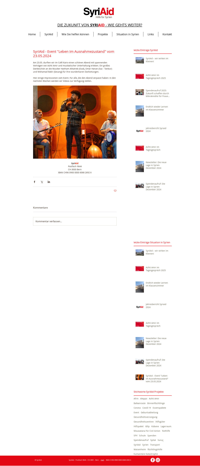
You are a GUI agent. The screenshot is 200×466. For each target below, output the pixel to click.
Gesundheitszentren (144, 421)
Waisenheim (140, 449)
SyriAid (137, 444)
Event (136, 412)
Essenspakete (159, 407)
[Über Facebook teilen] (34, 181)
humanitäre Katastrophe (146, 454)
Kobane (155, 426)
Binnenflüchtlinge (156, 403)
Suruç (160, 440)
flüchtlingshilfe (155, 449)
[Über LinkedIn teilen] (48, 181)
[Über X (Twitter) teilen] (41, 181)
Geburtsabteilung (149, 412)
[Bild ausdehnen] (75, 122)
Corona (137, 407)
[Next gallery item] (113, 122)
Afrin (136, 398)
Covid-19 (146, 407)
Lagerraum (166, 426)
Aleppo (143, 398)
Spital (153, 440)
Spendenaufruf (141, 440)
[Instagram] (158, 460)
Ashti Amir (154, 398)
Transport (155, 444)
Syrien (145, 444)
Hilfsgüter (160, 421)
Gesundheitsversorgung (145, 417)
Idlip (147, 426)
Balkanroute (140, 403)
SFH (135, 435)
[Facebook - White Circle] (153, 460)
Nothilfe (166, 430)
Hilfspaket (138, 426)
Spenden (151, 435)
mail (102, 460)
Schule (142, 435)
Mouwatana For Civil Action (147, 430)
